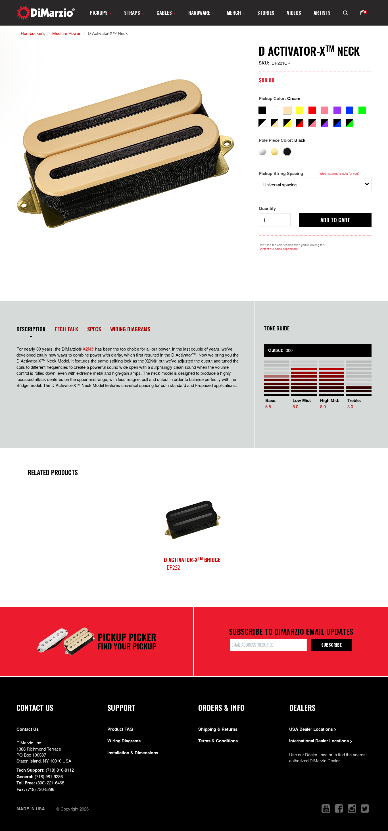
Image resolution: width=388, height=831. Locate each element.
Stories (265, 12)
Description (30, 329)
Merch (234, 12)
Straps (132, 12)
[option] (127, 154)
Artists (322, 12)
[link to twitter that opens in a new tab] (365, 808)
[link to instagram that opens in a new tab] (352, 808)
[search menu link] (345, 12)
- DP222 (192, 563)
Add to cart (335, 220)
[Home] (45, 12)
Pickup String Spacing (281, 173)
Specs (94, 329)
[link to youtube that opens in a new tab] (326, 808)
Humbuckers (33, 33)
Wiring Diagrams (130, 329)
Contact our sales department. (279, 249)
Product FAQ (120, 729)
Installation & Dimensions (132, 752)
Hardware (199, 12)
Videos (294, 12)
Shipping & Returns (217, 729)
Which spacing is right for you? (340, 174)
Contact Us (27, 729)
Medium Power (66, 33)
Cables (165, 12)
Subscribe (331, 645)
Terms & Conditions (218, 741)
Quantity (267, 208)
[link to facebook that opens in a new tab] (339, 808)
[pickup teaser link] (192, 520)
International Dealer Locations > (320, 741)
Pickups (99, 12)
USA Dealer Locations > (313, 729)
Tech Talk (66, 329)
